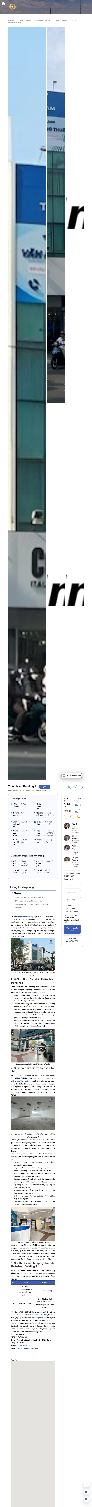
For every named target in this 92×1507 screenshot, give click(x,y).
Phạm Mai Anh (76, 847)
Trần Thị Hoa (75, 825)
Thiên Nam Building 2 (25, 917)
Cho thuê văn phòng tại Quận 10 (65, 21)
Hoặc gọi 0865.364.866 (72, 939)
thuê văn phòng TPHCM (34, 992)
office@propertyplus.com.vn (27, 1348)
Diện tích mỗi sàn (16, 824)
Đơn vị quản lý (16, 814)
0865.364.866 (24, 1346)
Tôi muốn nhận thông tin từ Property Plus (72, 908)
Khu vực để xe (16, 842)
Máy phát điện (38, 833)
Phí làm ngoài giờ (39, 863)
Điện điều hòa (15, 863)
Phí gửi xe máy (39, 871)
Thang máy (39, 841)
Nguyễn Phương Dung (75, 860)
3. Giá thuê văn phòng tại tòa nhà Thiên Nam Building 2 (31, 905)
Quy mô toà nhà (39, 814)
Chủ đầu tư (16, 805)
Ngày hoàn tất (38, 806)
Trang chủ (11, 21)
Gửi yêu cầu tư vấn (72, 929)
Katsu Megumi (75, 837)
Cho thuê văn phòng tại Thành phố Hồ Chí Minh (34, 21)
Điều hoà (39, 823)
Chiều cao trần (15, 833)
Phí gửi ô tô (16, 871)
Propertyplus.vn (38, 1318)
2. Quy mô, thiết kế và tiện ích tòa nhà (29, 901)
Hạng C (45, 787)
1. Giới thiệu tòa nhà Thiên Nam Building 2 (30, 897)
